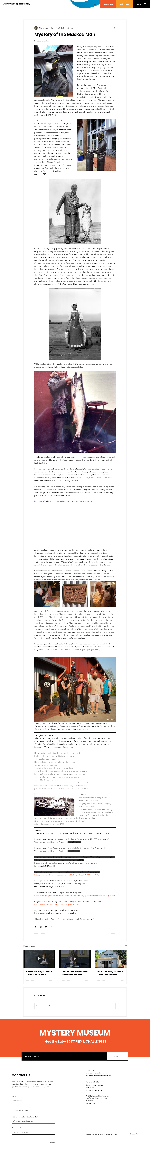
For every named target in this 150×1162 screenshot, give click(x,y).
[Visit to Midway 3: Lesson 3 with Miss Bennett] (39, 959)
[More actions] (114, 28)
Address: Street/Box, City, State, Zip (24, 1117)
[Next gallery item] (113, 412)
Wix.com (114, 1134)
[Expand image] (75, 412)
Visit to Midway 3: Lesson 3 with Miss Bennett (39, 973)
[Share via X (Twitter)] (41, 927)
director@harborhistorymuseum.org (98, 1075)
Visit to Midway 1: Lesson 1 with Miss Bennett (110, 973)
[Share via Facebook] (35, 927)
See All (124, 946)
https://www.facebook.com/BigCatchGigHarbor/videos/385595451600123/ (63, 501)
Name (14, 1096)
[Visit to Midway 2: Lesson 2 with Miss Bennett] (75, 959)
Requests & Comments (20, 1128)
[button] (138, 4)
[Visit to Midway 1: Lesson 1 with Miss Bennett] (111, 959)
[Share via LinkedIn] (46, 927)
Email (13, 1106)
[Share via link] (52, 927)
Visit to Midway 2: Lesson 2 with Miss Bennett (75, 973)
